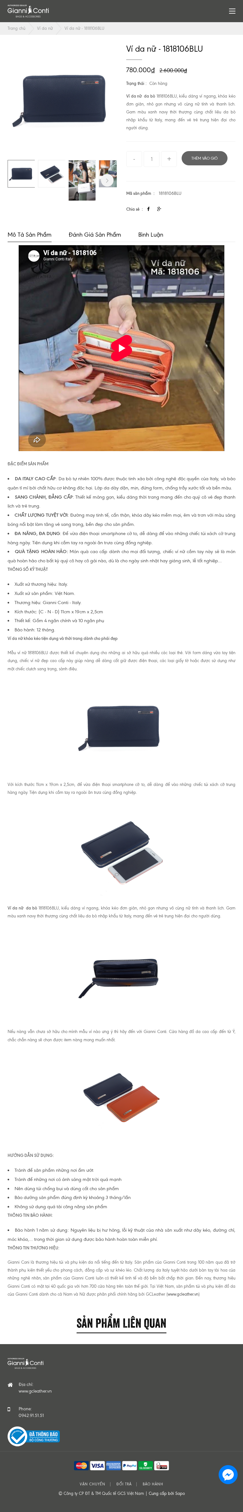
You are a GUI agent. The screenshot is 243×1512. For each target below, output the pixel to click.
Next (107, 180)
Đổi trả (124, 1484)
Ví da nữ (45, 28)
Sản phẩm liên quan (121, 1321)
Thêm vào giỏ (204, 158)
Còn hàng (158, 83)
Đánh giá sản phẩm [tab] (95, 234)
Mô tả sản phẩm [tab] (30, 234)
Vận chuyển (92, 1484)
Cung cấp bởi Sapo (167, 1493)
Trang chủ (16, 28)
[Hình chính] (62, 99)
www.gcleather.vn (183, 1294)
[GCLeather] (28, 11)
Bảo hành (153, 1484)
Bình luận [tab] (150, 234)
